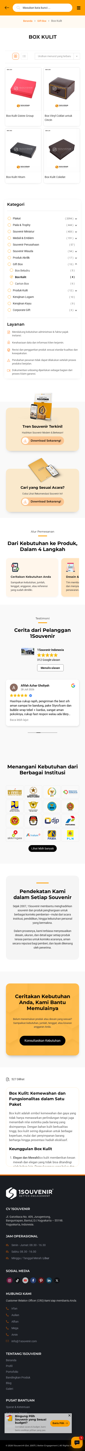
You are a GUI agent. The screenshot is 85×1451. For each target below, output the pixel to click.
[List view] (24, 56)
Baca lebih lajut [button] (19, 719)
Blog (8, 1383)
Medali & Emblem (43, 238)
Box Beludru (44, 270)
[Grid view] (15, 56)
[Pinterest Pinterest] (41, 1280)
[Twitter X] (57, 1280)
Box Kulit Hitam (15, 177)
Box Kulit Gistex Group (20, 115)
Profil (9, 1366)
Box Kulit (44, 277)
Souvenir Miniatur (43, 231)
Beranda (27, 20)
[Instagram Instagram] (9, 1280)
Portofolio (12, 1371)
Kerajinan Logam (43, 296)
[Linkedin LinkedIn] (49, 1280)
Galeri (9, 1388)
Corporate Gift (43, 310)
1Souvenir (18, 1445)
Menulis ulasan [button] (50, 668)
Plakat (43, 218)
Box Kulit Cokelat (55, 177)
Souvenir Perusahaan (43, 244)
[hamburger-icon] (78, 8)
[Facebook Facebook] (33, 1280)
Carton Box (44, 283)
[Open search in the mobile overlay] (42, 7)
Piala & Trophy (43, 225)
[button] (42, 1040)
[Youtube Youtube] (25, 1280)
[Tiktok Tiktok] (17, 1280)
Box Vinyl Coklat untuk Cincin (58, 117)
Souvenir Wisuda (43, 251)
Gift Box (41, 20)
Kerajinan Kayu (43, 303)
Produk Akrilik (43, 257)
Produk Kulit (43, 290)
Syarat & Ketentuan (18, 1407)
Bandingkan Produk (18, 1377)
